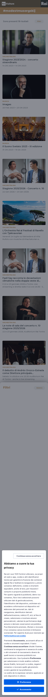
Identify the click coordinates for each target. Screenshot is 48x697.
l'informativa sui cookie (15, 636)
